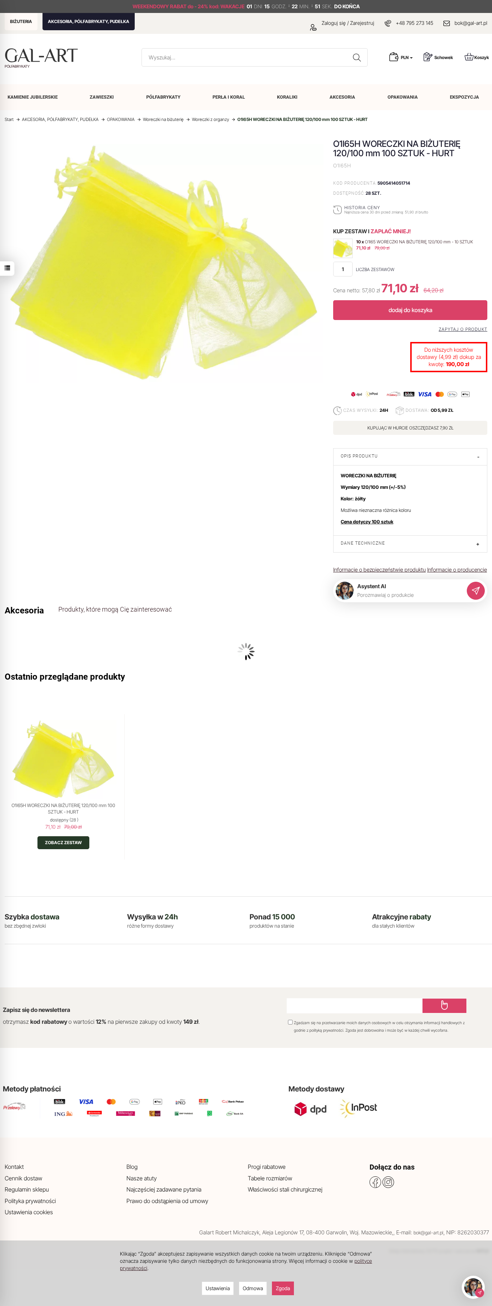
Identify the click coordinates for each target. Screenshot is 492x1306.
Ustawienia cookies (29, 1212)
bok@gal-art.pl (471, 23)
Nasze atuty (141, 1178)
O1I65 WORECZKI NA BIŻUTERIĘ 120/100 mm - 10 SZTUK (419, 241)
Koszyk (481, 57)
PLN (405, 57)
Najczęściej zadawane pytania (163, 1189)
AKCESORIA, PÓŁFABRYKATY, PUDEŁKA (88, 21)
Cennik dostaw (23, 1178)
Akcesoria (24, 610)
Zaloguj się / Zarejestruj (347, 23)
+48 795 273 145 (414, 23)
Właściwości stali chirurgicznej (285, 1189)
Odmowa (253, 1288)
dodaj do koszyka (410, 310)
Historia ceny (362, 207)
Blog (132, 1166)
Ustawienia (218, 1288)
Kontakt (14, 1166)
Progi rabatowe (267, 1166)
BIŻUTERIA (21, 21)
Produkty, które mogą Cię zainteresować (115, 609)
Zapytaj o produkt (463, 329)
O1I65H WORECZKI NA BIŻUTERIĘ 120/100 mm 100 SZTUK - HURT (63, 808)
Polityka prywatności (30, 1200)
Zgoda (283, 1288)
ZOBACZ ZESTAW (63, 842)
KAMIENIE (33, 97)
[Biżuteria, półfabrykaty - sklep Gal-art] (43, 55)
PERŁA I (229, 97)
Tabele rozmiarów (270, 1178)
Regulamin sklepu (27, 1189)
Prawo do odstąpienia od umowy (167, 1200)
